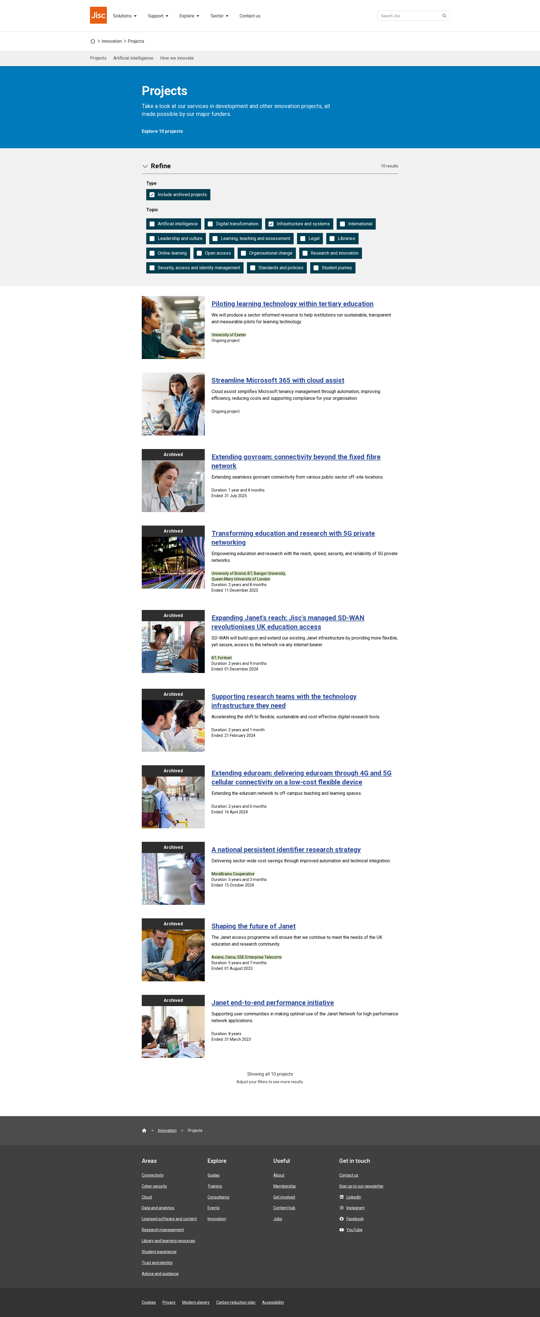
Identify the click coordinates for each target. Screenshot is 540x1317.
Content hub (284, 1208)
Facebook (355, 1219)
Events (214, 1208)
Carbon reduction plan (235, 1302)
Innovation (112, 41)
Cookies (149, 1302)
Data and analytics (158, 1208)
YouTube (354, 1230)
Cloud (147, 1197)
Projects (136, 41)
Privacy (169, 1302)
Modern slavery (196, 1302)
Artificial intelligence (133, 58)
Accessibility (273, 1302)
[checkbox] (178, 194)
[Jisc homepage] (99, 16)
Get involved (284, 1197)
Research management (163, 1230)
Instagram (355, 1208)
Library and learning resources (168, 1241)
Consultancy (219, 1197)
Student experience (159, 1251)
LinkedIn (353, 1197)
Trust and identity (157, 1262)
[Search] (445, 16)
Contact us (250, 16)
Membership (284, 1186)
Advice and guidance (160, 1273)
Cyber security (154, 1186)
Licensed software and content (169, 1219)
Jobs (277, 1219)
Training (215, 1186)
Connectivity (153, 1175)
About (278, 1175)
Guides (214, 1175)
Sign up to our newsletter (361, 1186)
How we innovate (177, 58)
